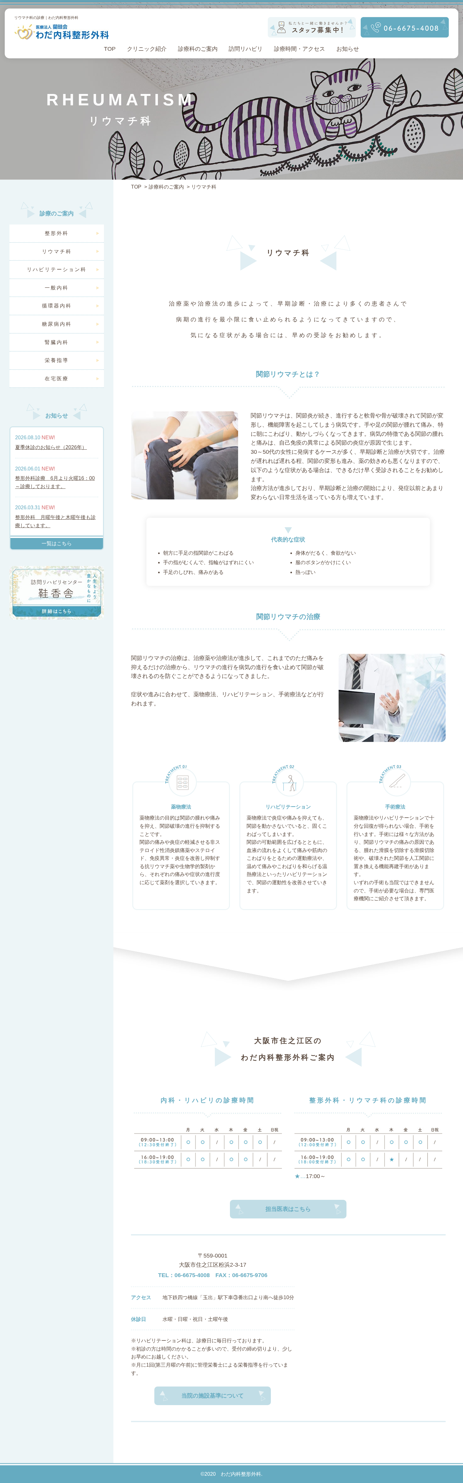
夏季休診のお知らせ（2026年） (51, 447)
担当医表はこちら (288, 1209)
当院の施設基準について (212, 1396)
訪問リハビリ (246, 49)
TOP (110, 49)
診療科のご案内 (198, 49)
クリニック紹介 (147, 49)
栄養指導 (57, 360)
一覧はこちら (57, 543)
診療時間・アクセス (299, 49)
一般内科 (57, 287)
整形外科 (57, 233)
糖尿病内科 (57, 324)
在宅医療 (57, 378)
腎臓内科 (57, 342)
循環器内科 (57, 305)
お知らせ (347, 49)
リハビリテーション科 (57, 269)
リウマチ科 (57, 251)
